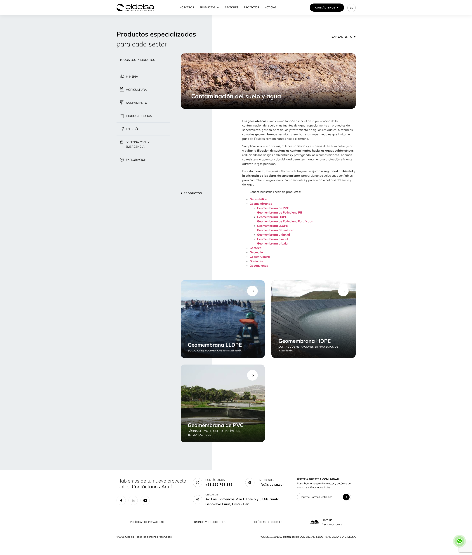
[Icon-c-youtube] (145, 500)
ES (351, 7)
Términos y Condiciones (208, 522)
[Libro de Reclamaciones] (315, 522)
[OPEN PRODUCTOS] (217, 7)
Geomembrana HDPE (272, 217)
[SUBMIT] (346, 497)
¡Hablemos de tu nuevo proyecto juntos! (151, 484)
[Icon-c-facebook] (121, 500)
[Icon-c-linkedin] (133, 500)
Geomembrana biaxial (272, 239)
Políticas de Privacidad (147, 522)
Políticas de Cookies (267, 522)
